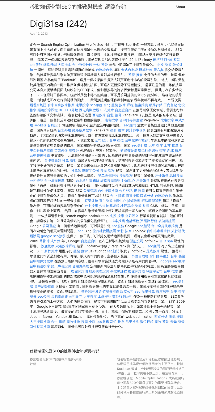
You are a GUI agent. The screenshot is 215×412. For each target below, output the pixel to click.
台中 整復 (116, 140)
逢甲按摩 (82, 105)
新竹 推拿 (117, 321)
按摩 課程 (126, 105)
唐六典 (158, 70)
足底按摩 (153, 251)
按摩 (162, 150)
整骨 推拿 (117, 130)
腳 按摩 (139, 190)
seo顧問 (130, 125)
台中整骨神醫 (82, 65)
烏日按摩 (176, 175)
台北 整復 (111, 105)
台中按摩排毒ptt (137, 140)
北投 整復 (164, 65)
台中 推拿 (171, 271)
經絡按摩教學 (82, 130)
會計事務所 (134, 221)
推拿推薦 (118, 221)
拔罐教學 (133, 201)
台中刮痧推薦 (44, 286)
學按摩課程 (118, 271)
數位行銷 (146, 321)
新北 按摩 (174, 150)
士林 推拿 (171, 145)
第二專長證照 (108, 175)
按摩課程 (126, 175)
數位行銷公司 (122, 296)
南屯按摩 (111, 120)
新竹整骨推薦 (109, 291)
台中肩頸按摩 (54, 180)
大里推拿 (64, 65)
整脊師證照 (89, 291)
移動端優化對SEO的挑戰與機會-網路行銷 (78, 6)
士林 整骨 (100, 65)
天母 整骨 (177, 321)
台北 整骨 (114, 115)
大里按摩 (90, 296)
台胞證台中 (89, 241)
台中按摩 (91, 206)
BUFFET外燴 (162, 60)
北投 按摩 (117, 216)
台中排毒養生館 (131, 120)
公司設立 (132, 216)
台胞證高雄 (52, 160)
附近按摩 (132, 196)
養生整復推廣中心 (112, 201)
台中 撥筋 (117, 196)
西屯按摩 (99, 115)
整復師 (74, 150)
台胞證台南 (123, 110)
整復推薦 (141, 105)
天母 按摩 (155, 145)
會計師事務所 (136, 130)
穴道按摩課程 (109, 206)
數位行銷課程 (148, 150)
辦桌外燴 (145, 70)
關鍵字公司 (90, 170)
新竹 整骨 (162, 321)
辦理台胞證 (38, 105)
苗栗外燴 (61, 150)
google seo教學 (53, 236)
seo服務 (36, 65)
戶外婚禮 (161, 175)
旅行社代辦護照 (104, 231)
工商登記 (170, 105)
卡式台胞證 (129, 70)
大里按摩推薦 (40, 321)
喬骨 (42, 241)
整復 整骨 (142, 206)
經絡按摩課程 (48, 110)
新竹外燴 (51, 251)
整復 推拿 (135, 75)
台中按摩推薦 (108, 190)
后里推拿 (148, 291)
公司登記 (101, 140)
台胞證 (53, 125)
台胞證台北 (104, 70)
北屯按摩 (167, 120)
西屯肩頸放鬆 (89, 110)
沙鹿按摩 (47, 246)
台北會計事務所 (87, 180)
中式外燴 (107, 110)
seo (81, 231)
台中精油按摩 (40, 266)
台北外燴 (64, 130)
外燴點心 (128, 180)
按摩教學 (162, 291)
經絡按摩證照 (110, 180)
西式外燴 (161, 316)
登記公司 (136, 241)
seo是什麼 (139, 145)
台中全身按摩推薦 (61, 105)
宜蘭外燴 (91, 201)
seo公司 (44, 296)
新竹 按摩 (124, 231)
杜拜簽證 (127, 206)
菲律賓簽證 (128, 150)
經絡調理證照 (152, 201)
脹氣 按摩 (176, 316)
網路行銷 (50, 65)
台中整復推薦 (40, 155)
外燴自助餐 (140, 256)
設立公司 (127, 291)
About (180, 7)
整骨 (176, 60)
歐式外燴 (147, 196)
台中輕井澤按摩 (41, 261)
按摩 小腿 (88, 321)
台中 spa (166, 241)
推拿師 (76, 170)
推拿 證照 (69, 160)
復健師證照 (166, 221)
